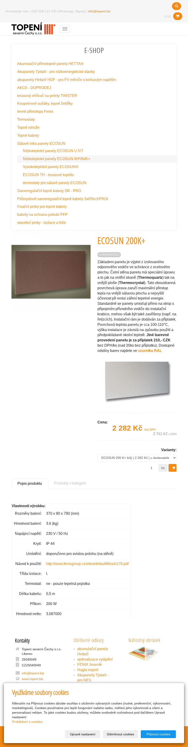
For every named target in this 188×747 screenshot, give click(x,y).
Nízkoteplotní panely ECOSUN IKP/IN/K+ (56, 159)
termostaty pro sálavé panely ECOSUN (54, 183)
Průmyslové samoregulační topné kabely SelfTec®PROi (62, 199)
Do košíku (173, 468)
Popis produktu (29, 483)
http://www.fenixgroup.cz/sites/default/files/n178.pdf (87, 564)
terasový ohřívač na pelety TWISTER (47, 96)
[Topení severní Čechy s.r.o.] (33, 28)
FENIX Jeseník (89, 665)
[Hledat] (176, 6)
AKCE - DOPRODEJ (34, 88)
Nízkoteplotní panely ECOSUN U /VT (53, 151)
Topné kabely (28, 135)
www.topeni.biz (32, 679)
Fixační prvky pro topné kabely (42, 207)
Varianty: (169, 450)
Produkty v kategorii (70, 483)
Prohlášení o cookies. (27, 721)
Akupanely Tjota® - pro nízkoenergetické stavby (56, 72)
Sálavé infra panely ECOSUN (41, 143)
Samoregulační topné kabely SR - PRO (49, 191)
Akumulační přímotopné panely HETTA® (50, 64)
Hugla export (87, 670)
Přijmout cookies (158, 734)
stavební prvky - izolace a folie (41, 223)
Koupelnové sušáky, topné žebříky (45, 103)
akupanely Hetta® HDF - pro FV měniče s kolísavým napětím (66, 80)
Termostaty (26, 119)
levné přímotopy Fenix (35, 111)
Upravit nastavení (82, 734)
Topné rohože (28, 127)
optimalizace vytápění (95, 659)
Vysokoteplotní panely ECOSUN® (50, 167)
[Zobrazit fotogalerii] (149, 654)
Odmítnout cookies (120, 734)
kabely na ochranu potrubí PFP (42, 215)
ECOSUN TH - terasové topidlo (48, 175)
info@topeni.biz (99, 11)
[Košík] (177, 16)
